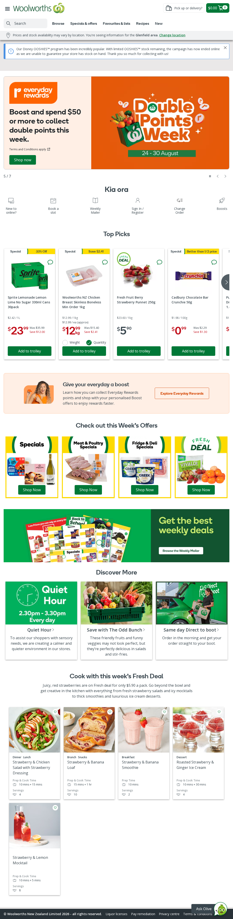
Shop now (22, 159)
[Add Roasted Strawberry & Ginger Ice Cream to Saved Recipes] (219, 712)
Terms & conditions (197, 914)
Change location (172, 35)
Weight (75, 342)
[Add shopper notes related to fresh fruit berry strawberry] (159, 262)
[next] (225, 282)
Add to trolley (29, 351)
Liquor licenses (116, 914)
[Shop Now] (31, 467)
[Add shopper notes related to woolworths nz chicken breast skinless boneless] (105, 262)
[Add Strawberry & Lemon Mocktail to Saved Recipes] (55, 807)
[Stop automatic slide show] (210, 176)
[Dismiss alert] (225, 48)
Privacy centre (169, 914)
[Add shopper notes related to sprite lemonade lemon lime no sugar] (50, 262)
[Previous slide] (218, 176)
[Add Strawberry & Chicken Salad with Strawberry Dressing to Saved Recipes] (55, 712)
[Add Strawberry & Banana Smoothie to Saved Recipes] (164, 712)
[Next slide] (225, 176)
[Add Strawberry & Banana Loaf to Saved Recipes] (110, 712)
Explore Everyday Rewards (181, 393)
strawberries (70, 685)
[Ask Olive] (220, 910)
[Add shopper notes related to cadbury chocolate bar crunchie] (214, 262)
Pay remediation (143, 914)
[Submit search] (8, 23)
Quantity (100, 342)
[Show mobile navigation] (8, 8)
